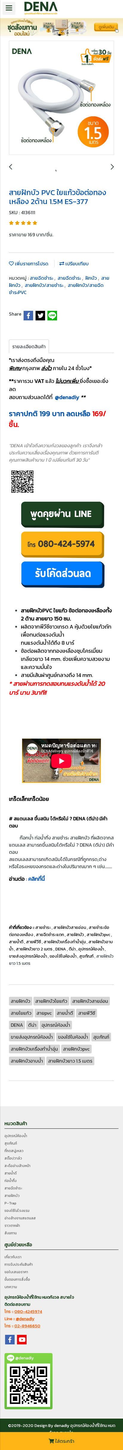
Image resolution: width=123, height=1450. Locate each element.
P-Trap (10, 1203)
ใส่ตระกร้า (64, 1441)
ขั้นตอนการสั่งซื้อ (17, 1279)
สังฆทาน (10, 1233)
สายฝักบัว (12, 1195)
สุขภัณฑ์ (10, 1143)
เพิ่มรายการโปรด (31, 263)
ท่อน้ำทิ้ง (10, 1180)
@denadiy (68, 397)
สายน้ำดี (10, 1173)
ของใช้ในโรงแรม (17, 1210)
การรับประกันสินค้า (18, 1264)
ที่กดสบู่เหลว (14, 1151)
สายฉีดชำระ (42, 278)
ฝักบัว (91, 278)
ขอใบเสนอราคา (16, 1272)
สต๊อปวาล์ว (13, 1158)
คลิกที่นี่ (36, 879)
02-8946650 (27, 1326)
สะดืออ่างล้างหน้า (17, 1165)
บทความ (10, 1287)
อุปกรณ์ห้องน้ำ (15, 1136)
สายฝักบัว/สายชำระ (44, 285)
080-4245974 (28, 1312)
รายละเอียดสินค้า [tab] (29, 346)
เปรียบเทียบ (76, 263)
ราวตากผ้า (12, 1225)
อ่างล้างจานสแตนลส (20, 1218)
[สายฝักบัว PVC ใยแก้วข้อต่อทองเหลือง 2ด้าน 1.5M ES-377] (61, 98)
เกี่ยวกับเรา (12, 1257)
